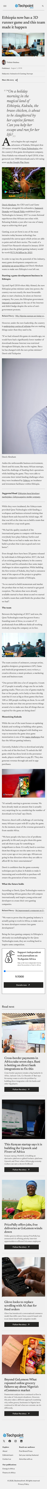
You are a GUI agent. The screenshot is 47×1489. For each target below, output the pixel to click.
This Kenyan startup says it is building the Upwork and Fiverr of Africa (23, 1148)
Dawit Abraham (9, 205)
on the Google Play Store (18, 162)
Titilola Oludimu (13, 62)
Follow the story (19, 1089)
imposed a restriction (11, 303)
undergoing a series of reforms (17, 326)
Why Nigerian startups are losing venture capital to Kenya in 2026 (30, 316)
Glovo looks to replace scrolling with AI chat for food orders (20, 1306)
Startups (30, 74)
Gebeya (26, 481)
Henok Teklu (19, 212)
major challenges (32, 737)
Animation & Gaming (18, 74)
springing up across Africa (13, 266)
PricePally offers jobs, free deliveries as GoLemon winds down (23, 1228)
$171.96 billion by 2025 (21, 253)
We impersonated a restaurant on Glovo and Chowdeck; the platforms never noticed (30, 911)
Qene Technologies (29, 149)
